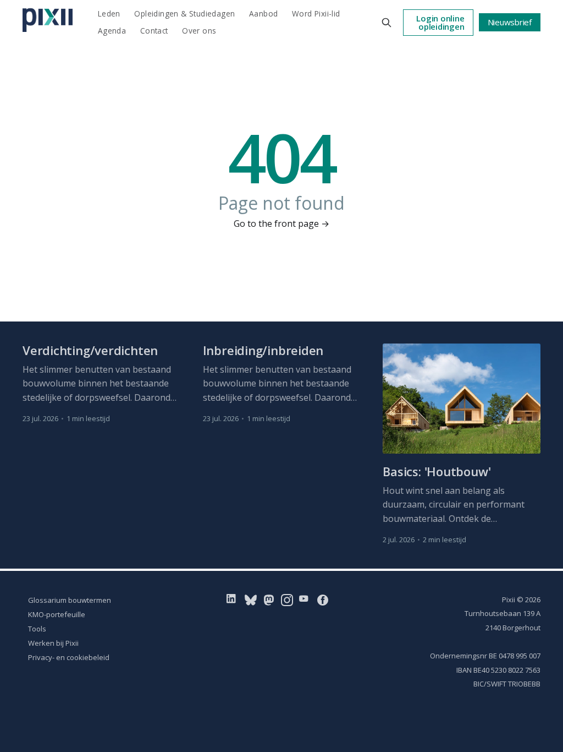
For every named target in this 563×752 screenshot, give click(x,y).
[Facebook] (322, 599)
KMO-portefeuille (56, 614)
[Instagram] (287, 599)
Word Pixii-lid (316, 13)
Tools (37, 629)
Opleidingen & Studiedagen (184, 13)
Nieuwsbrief (510, 22)
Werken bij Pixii (53, 643)
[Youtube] (306, 599)
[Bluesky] (251, 599)
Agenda (112, 30)
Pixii (508, 599)
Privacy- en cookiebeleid (68, 657)
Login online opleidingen (440, 22)
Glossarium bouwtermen (69, 600)
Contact (154, 30)
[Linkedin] (233, 599)
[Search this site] (386, 22)
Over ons (199, 30)
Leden (109, 13)
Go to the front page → (281, 223)
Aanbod (263, 13)
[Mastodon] (269, 599)
